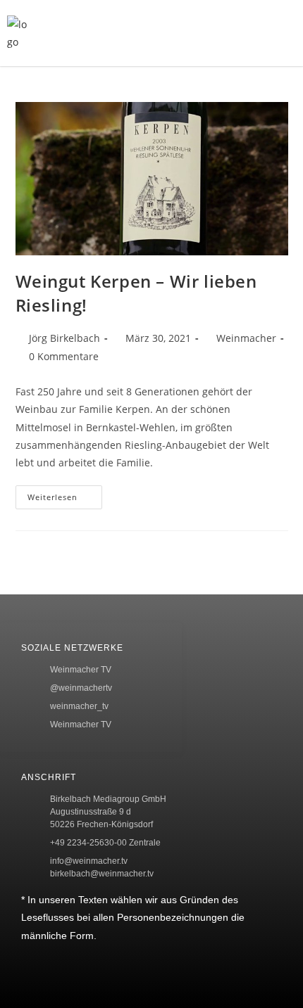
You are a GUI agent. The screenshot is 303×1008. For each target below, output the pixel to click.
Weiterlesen (64, 493)
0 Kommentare (64, 356)
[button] (224, 33)
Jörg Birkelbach (64, 338)
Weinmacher (246, 338)
